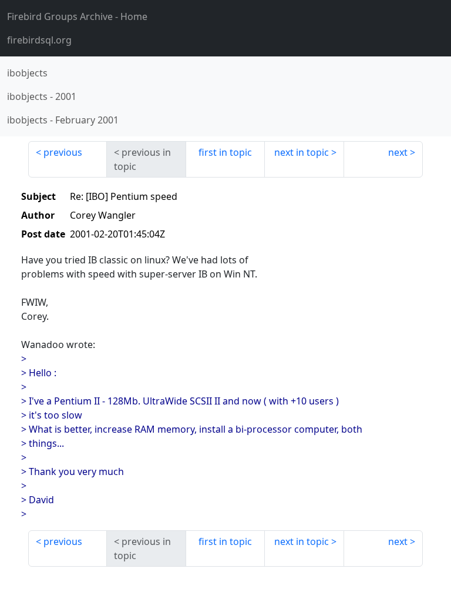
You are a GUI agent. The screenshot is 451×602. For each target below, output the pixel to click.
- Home (77, 16)
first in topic (225, 152)
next (398, 152)
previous (62, 152)
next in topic (301, 152)
